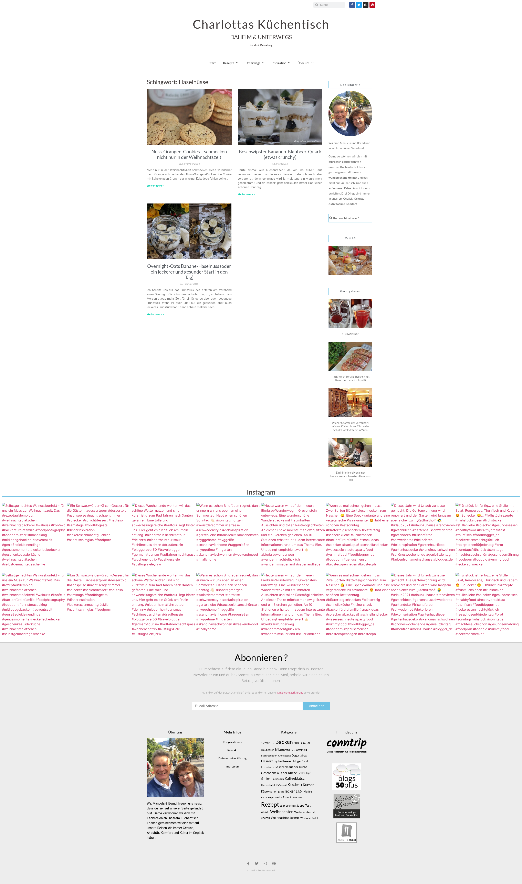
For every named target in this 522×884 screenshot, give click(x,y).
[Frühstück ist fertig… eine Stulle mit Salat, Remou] (488, 535)
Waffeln (265, 812)
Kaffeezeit (281, 785)
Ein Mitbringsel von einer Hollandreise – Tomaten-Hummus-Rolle (350, 476)
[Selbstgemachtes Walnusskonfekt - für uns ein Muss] (34, 535)
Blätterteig (300, 749)
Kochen (295, 784)
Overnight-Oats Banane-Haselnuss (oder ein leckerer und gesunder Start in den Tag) (189, 271)
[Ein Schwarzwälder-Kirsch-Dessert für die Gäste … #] (99, 535)
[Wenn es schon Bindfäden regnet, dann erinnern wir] (228, 535)
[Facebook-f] (352, 5)
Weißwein (305, 818)
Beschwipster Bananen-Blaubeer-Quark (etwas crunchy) (280, 154)
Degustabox (299, 755)
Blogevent (284, 749)
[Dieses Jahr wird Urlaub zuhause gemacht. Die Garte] (423, 535)
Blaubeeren (267, 749)
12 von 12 (267, 742)
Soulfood (291, 805)
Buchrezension (269, 755)
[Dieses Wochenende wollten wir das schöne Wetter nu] (164, 535)
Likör (299, 791)
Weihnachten (281, 811)
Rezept (270, 804)
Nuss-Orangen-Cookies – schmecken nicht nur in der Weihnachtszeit (189, 154)
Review (297, 797)
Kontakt (232, 750)
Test (308, 805)
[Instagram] (365, 5)
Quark (287, 797)
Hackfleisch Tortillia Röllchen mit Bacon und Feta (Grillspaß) (350, 378)
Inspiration (279, 63)
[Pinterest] (372, 5)
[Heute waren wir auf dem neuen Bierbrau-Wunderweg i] (293, 535)
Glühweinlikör (350, 333)
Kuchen (308, 785)
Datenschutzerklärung (290, 692)
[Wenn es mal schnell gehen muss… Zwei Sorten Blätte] (358, 535)
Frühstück (267, 767)
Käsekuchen (269, 791)
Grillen (266, 778)
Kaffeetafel (268, 785)
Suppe (300, 805)
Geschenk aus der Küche (291, 767)
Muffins (308, 791)
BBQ (296, 742)
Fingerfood (300, 761)
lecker (290, 790)
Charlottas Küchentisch (261, 24)
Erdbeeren (285, 761)
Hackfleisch (277, 778)
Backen (284, 742)
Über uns (303, 63)
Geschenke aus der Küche (279, 773)
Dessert (267, 761)
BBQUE (305, 742)
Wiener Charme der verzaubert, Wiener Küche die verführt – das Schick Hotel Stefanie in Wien (350, 426)
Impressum (233, 766)
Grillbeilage (304, 773)
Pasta (278, 797)
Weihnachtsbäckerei (285, 817)
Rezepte (228, 63)
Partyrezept (267, 797)
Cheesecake (284, 755)
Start (212, 63)
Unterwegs (253, 63)
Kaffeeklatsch (295, 778)
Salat (282, 805)
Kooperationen (232, 742)
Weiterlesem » (155, 185)
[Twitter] (359, 5)
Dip (276, 761)
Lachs (281, 791)
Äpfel (315, 818)
